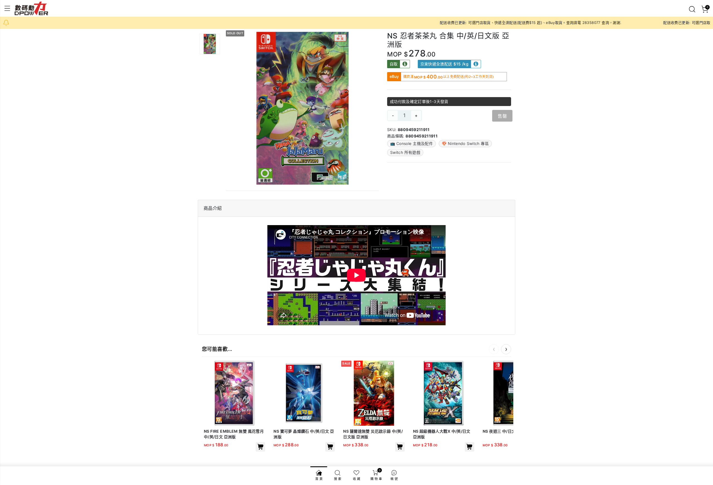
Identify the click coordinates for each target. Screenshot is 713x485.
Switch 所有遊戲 (405, 152)
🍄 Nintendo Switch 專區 (465, 143)
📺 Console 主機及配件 (411, 143)
